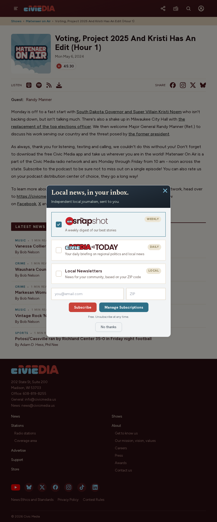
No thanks (108, 327)
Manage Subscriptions (124, 307)
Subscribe (82, 307)
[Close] (165, 191)
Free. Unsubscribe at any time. (108, 317)
